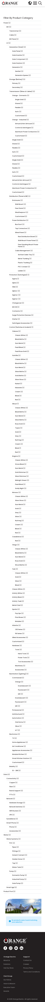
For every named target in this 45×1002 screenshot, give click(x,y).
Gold (17, 432)
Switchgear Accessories (21, 323)
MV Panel (12, 39)
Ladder (20, 271)
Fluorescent (22, 690)
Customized (19, 116)
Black (17, 396)
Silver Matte (19, 371)
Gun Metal (19, 343)
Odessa (15, 331)
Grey (17, 436)
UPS (10, 815)
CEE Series (19, 629)
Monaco (15, 492)
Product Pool (8, 891)
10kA (13, 287)
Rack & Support (14, 791)
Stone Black (19, 464)
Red (16, 400)
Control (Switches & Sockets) (20, 327)
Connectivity (11, 778)
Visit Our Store (8, 968)
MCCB (14, 307)
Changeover (16, 303)
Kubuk (17, 384)
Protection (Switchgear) (18, 275)
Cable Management (22, 251)
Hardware (15, 646)
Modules (18, 621)
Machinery (19, 666)
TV (13, 738)
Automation (16, 718)
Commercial (16, 678)
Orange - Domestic (19, 95)
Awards (6, 991)
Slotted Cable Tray (25, 255)
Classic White (20, 335)
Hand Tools (22, 654)
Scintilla (15, 355)
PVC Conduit (22, 267)
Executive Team (9, 987)
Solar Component (18, 59)
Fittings (15, 851)
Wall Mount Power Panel (27, 240)
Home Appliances (18, 742)
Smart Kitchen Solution (20, 758)
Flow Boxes (19, 617)
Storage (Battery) (16, 79)
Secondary (16, 87)
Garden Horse (17, 859)
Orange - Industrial (19, 120)
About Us (6, 960)
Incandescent (23, 686)
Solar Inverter (17, 55)
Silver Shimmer (20, 476)
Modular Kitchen (18, 754)
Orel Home (19, 722)
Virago (14, 545)
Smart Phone (11, 823)
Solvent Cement (18, 855)
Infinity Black (17, 597)
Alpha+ (14, 291)
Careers (26, 964)
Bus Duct (18, 224)
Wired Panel (19, 232)
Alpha (14, 283)
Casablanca (16, 537)
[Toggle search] (40, 3)
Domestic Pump (18, 875)
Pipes (14, 847)
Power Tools (22, 658)
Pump (11, 871)
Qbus (17, 726)
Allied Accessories (18, 637)
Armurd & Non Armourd (23, 124)
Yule (13, 569)
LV (7, 43)
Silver (17, 516)
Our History (7, 980)
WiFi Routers (13, 811)
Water (6, 835)
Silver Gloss (19, 379)
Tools (17, 650)
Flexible (18, 107)
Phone (11, 827)
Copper (12, 783)
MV (7, 27)
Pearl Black (19, 347)
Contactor (16, 311)
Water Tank (16, 867)
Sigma (14, 279)
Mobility (12, 766)
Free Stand (19, 208)
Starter (14, 319)
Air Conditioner (17, 746)
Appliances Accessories (21, 750)
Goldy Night (19, 488)
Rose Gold (19, 424)
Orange (18, 682)
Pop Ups (18, 613)
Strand (17, 103)
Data (5, 774)
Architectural (17, 714)
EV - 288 (15, 770)
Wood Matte (19, 565)
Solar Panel (16, 51)
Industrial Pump (18, 879)
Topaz (17, 428)
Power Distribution (19, 220)
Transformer (14, 31)
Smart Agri (10, 887)
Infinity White (17, 593)
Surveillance (10, 819)
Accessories (19, 670)
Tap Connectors (21, 228)
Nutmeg (18, 440)
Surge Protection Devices (21, 315)
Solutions (6, 964)
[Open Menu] (35, 3)
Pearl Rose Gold (21, 351)
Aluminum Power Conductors (26, 132)
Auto (17, 112)
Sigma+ (15, 295)
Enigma (15, 456)
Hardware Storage (16, 803)
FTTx (11, 795)
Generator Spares (21, 75)
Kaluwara (18, 388)
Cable (11, 35)
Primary (15, 83)
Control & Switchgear (23, 128)
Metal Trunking (23, 259)
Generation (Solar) (16, 47)
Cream (17, 392)
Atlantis (15, 625)
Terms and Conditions (31, 972)
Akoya (14, 404)
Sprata (14, 609)
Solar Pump (16, 883)
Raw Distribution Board (26, 237)
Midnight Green (21, 480)
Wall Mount (19, 204)
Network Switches (15, 807)
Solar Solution (17, 63)
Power (6, 23)
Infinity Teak (16, 601)
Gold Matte (19, 376)
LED (19, 694)
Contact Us (27, 960)
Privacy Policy (28, 968)
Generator (16, 67)
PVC (10, 843)
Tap (13, 863)
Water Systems (12, 839)
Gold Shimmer (20, 472)
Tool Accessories (24, 662)
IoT (16, 730)
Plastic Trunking (24, 263)
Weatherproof (20, 212)
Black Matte (19, 339)
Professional (16, 710)
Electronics (13, 734)
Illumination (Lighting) (17, 674)
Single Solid (19, 99)
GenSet (18, 71)
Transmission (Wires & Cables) (20, 91)
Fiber (11, 787)
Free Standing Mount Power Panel (28, 245)
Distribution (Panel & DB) (18, 196)
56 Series (18, 633)
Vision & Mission (9, 984)
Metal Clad (16, 605)
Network (9, 799)
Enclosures (16, 200)
